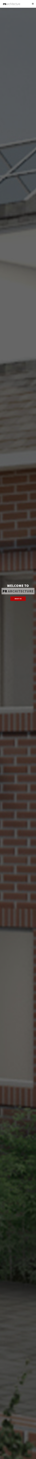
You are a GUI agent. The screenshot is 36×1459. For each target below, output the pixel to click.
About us (18, 599)
